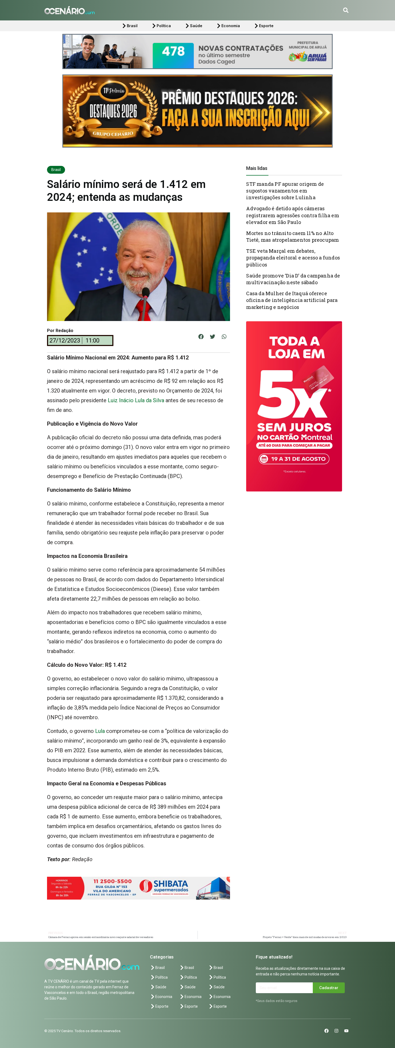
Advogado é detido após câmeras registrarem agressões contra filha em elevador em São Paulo (292, 215)
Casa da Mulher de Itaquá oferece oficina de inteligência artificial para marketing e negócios (291, 300)
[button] (346, 10)
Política (164, 25)
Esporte (266, 25)
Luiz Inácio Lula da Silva (136, 400)
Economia (230, 25)
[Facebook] (326, 1030)
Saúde (196, 25)
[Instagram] (336, 1030)
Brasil (132, 25)
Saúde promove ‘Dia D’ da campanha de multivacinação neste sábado (293, 279)
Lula (100, 731)
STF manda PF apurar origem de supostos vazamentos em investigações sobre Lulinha (285, 191)
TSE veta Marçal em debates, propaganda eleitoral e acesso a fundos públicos (293, 258)
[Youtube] (346, 1030)
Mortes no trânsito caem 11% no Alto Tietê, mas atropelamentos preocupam (292, 236)
